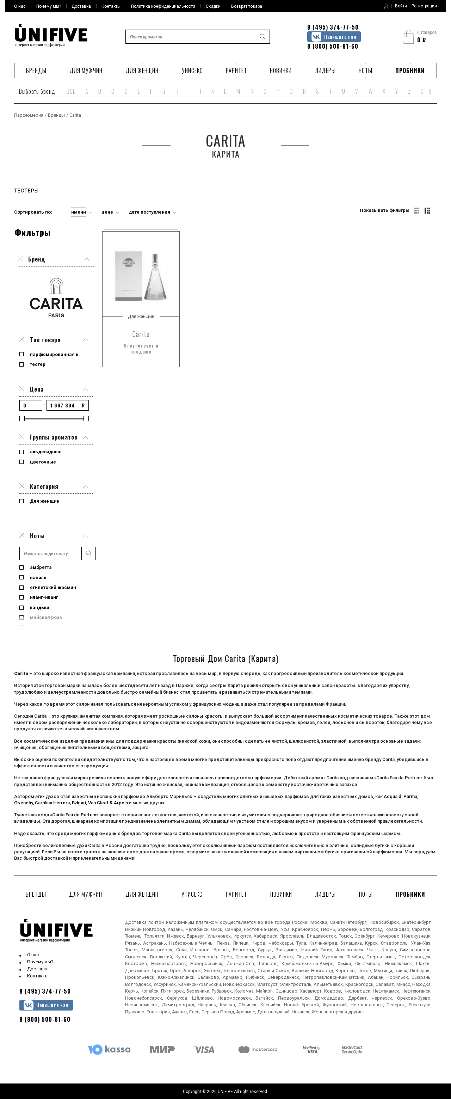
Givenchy (23, 802)
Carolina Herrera (52, 802)
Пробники (410, 70)
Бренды (36, 70)
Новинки (281, 70)
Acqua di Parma (400, 796)
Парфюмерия (28, 115)
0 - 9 (426, 91)
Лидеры (325, 70)
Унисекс (192, 70)
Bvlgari (79, 802)
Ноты (365, 70)
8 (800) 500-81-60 (332, 46)
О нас (33, 954)
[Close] (21, 339)
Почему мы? (40, 961)
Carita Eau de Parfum (74, 814)
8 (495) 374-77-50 (333, 27)
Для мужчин (86, 70)
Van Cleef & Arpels (108, 802)
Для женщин (142, 70)
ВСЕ (71, 91)
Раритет (236, 70)
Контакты (38, 975)
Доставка (38, 968)
